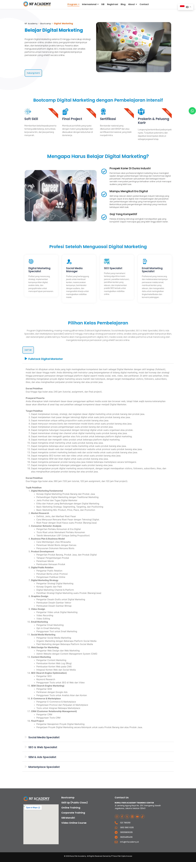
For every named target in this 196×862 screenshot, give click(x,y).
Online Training (70, 807)
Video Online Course (73, 822)
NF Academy (31, 23)
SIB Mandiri (68, 817)
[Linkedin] (132, 816)
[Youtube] (137, 816)
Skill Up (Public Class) (74, 802)
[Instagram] (117, 816)
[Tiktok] (142, 816)
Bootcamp (45, 23)
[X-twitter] (127, 816)
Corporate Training (73, 812)
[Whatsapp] (192, 110)
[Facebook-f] (122, 816)
